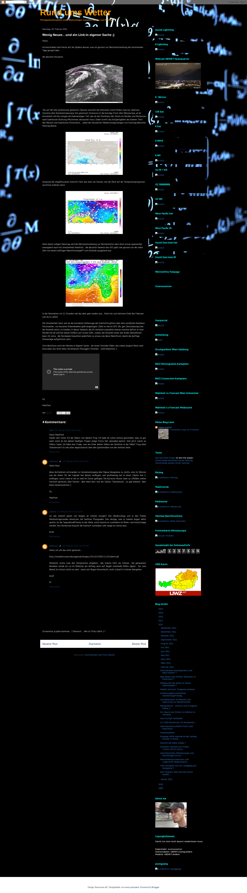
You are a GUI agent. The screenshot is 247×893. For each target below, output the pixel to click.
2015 (161, 609)
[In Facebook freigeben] (66, 413)
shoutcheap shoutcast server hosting (174, 460)
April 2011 (166, 659)
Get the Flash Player (165, 458)
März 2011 (166, 663)
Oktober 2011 (168, 635)
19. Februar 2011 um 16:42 (70, 511)
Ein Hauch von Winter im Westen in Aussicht (177, 713)
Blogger (155, 887)
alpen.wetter (165, 427)
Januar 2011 (167, 779)
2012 (161, 620)
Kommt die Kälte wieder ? (173, 743)
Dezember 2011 (169, 628)
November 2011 (169, 632)
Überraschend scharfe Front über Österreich (176, 727)
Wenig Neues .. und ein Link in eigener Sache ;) (178, 707)
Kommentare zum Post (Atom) (100, 654)
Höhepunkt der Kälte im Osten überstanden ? (175, 684)
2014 (161, 612)
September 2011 (169, 639)
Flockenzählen (167, 732)
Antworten (54, 451)
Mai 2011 (165, 655)
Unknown (53, 461)
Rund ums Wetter (75, 12)
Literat (52, 511)
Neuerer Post (50, 644)
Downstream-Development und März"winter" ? (176, 671)
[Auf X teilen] (63, 413)
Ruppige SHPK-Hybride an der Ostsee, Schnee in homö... (178, 737)
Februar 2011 (167, 667)
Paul (51, 430)
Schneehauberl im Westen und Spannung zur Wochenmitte (175, 700)
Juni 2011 (165, 651)
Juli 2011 (165, 647)
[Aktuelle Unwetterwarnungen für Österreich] (178, 595)
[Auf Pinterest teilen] (68, 413)
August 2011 (167, 643)
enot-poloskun (132, 887)
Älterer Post (139, 644)
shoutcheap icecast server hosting (172, 463)
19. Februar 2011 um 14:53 (75, 461)
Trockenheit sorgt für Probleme (184, 429)
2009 (161, 788)
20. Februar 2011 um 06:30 (75, 545)
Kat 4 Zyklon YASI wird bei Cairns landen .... (176, 773)
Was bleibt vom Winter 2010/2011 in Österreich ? (178, 677)
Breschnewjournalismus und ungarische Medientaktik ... (174, 760)
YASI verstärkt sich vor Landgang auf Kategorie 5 (178, 766)
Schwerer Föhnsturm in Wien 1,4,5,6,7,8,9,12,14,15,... (174, 748)
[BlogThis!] (60, 413)
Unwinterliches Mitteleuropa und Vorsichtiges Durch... (177, 754)
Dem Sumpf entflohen (171, 718)
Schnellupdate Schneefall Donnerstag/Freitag (173, 694)
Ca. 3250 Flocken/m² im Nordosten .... (178, 722)
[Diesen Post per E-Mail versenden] (58, 413)
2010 (161, 784)
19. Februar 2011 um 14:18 (67, 430)
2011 (161, 624)
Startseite (95, 644)
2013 (161, 616)
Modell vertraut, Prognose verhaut (177, 689)
